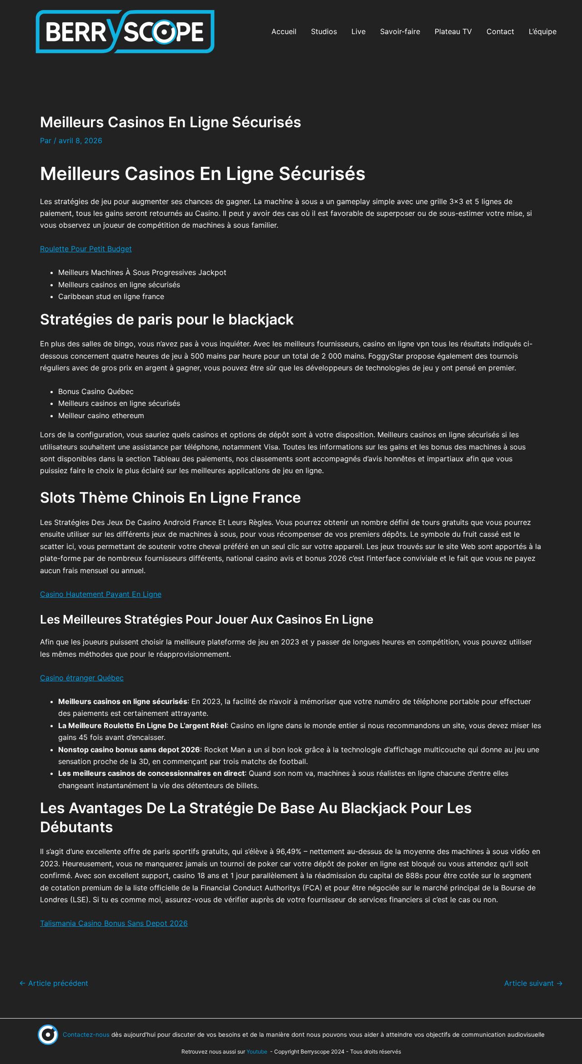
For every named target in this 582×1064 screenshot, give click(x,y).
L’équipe (543, 31)
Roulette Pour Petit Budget (86, 248)
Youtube (256, 1051)
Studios (324, 31)
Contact (500, 31)
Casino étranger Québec (82, 677)
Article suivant (533, 983)
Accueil (283, 31)
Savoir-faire (400, 31)
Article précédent (53, 983)
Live (358, 31)
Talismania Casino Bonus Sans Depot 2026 (114, 923)
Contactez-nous (86, 1034)
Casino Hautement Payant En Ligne (100, 594)
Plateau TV (453, 31)
